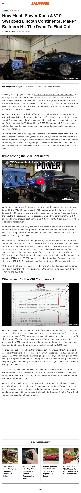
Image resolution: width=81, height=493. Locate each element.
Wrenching (16, 10)
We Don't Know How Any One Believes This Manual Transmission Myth (29, 472)
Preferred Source (34, 87)
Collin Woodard (9, 31)
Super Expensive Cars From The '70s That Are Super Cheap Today (50, 471)
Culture (5, 10)
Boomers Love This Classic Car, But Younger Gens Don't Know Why (70, 470)
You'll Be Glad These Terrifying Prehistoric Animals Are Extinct (9, 471)
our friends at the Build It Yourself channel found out (34, 114)
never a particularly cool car (53, 97)
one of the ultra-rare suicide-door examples (54, 94)
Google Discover (53, 87)
